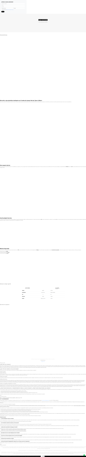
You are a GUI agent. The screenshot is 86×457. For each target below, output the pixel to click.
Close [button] (0, 395)
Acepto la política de (7, 9)
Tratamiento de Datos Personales (10, 9)
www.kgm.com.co (43, 361)
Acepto (42, 456)
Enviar (3, 11)
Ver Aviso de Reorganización (45, 400)
